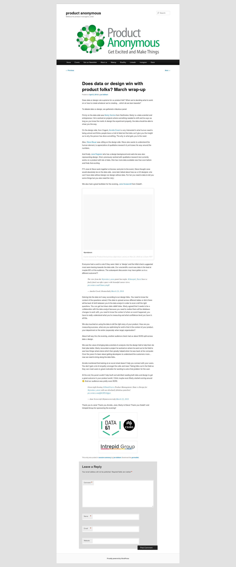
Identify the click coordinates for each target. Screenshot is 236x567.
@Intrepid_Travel (134, 279)
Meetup (113, 62)
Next (167, 70)
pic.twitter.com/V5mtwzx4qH (98, 285)
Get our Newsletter (90, 62)
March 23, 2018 (117, 291)
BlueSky (123, 62)
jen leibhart (104, 94)
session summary (105, 457)
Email (87, 528)
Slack (153, 62)
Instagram (143, 62)
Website (87, 540)
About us (104, 62)
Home (68, 62)
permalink (135, 457)
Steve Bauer (92, 142)
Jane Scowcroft (125, 184)
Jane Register (96, 154)
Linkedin (133, 62)
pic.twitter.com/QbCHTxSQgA (99, 393)
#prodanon (88, 252)
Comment (88, 483)
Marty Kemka (110, 115)
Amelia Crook (114, 130)
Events (77, 62)
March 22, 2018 (122, 399)
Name (87, 516)
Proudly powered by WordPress (118, 558)
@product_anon (108, 279)
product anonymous (83, 12)
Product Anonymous (105, 257)
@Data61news (108, 387)
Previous (70, 70)
